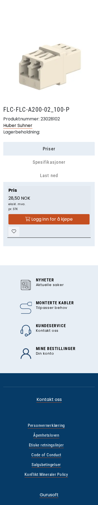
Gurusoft (49, 495)
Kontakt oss (49, 399)
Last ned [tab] (49, 175)
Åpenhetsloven (46, 435)
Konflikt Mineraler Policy (46, 474)
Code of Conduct (46, 454)
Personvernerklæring (46, 425)
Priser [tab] (49, 148)
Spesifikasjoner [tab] (49, 162)
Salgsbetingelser (46, 464)
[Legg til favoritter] (13, 231)
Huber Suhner (17, 125)
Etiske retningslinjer (46, 445)
